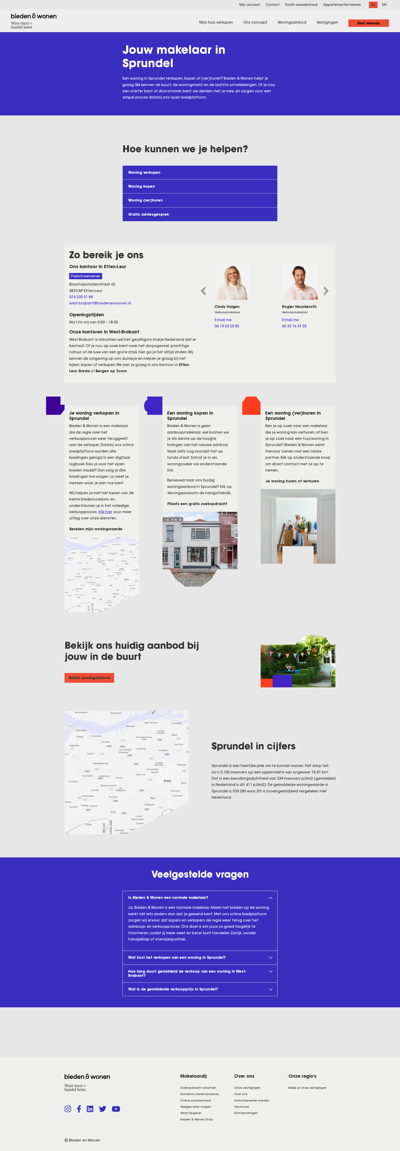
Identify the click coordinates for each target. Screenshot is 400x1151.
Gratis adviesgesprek (148, 214)
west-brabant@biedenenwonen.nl (100, 303)
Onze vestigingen (247, 1087)
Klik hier (105, 512)
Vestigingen (327, 22)
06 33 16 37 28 (294, 326)
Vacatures (241, 1106)
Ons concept (255, 22)
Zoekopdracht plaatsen (198, 1087)
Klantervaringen (246, 1113)
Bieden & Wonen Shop (196, 1119)
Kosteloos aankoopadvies (199, 1094)
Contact (272, 5)
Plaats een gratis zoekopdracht (197, 504)
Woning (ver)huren (145, 200)
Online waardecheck (195, 1100)
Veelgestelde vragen (195, 1106)
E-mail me (223, 320)
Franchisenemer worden (251, 1100)
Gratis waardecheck (301, 5)
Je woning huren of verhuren (292, 481)
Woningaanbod (292, 22)
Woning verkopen (144, 172)
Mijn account (249, 5)
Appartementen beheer (342, 5)
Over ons (240, 1094)
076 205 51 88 (81, 297)
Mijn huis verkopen (216, 22)
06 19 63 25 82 (227, 326)
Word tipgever (190, 1113)
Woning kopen (141, 186)
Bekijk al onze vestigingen (307, 1087)
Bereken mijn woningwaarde (95, 529)
